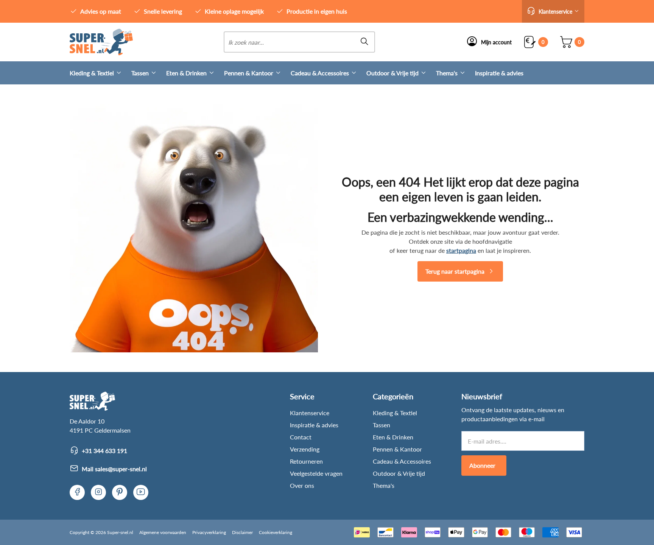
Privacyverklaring (209, 532)
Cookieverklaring (275, 532)
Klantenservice (309, 412)
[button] (553, 11)
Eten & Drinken (186, 72)
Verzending (304, 449)
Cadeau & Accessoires (320, 72)
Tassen (140, 72)
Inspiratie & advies (499, 72)
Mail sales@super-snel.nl (114, 468)
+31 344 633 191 (104, 450)
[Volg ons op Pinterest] (119, 492)
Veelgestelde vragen (316, 473)
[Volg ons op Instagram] (98, 492)
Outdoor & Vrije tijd (392, 72)
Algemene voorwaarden (162, 532)
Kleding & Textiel (92, 72)
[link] (101, 42)
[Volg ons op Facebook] (77, 492)
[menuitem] (100, 72)
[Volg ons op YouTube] (140, 492)
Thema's (447, 72)
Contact (300, 437)
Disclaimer (242, 532)
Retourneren (306, 461)
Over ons (302, 485)
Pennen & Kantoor (248, 72)
